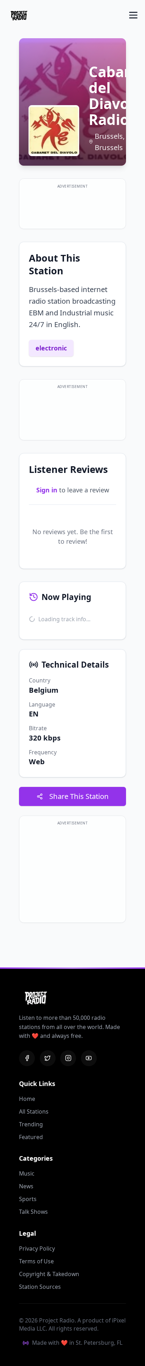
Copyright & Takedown (49, 1274)
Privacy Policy (37, 1248)
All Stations (34, 1111)
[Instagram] (68, 1058)
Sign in (46, 490)
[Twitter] (48, 1058)
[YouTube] (89, 1058)
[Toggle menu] (133, 15)
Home (27, 1099)
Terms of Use (36, 1261)
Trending (31, 1124)
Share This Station (79, 796)
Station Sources (40, 1287)
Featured (31, 1137)
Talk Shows (33, 1212)
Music (26, 1173)
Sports (28, 1199)
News (26, 1186)
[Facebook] (27, 1058)
